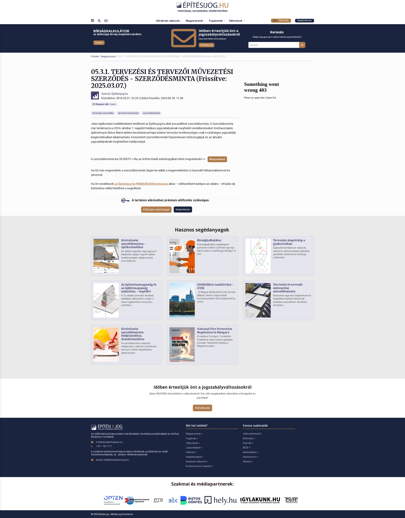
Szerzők (247, 443)
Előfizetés (283, 20)
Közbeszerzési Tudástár (198, 466)
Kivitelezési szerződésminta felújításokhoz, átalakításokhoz (132, 334)
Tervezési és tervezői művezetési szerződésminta (287, 288)
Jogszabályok (193, 447)
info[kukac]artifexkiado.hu (109, 442)
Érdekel (99, 42)
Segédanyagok (193, 456)
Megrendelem (217, 159)
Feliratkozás (206, 45)
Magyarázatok (195, 20)
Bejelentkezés (304, 20)
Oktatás (247, 461)
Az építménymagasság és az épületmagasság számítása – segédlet (138, 288)
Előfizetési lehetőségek (156, 209)
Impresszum (249, 456)
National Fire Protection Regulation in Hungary (214, 330)
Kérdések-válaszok (168, 20)
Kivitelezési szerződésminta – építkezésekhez (133, 244)
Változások (236, 20)
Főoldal (95, 56)
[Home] (202, 6)
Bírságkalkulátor (209, 240)
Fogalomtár (216, 20)
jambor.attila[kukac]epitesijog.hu (112, 459)
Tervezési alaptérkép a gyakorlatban (289, 242)
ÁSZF (246, 447)
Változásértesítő (251, 433)
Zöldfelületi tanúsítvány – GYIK (215, 286)
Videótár (190, 452)
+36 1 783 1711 (104, 446)
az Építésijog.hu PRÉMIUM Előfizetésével (141, 183)
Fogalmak (191, 438)
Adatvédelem (249, 452)
